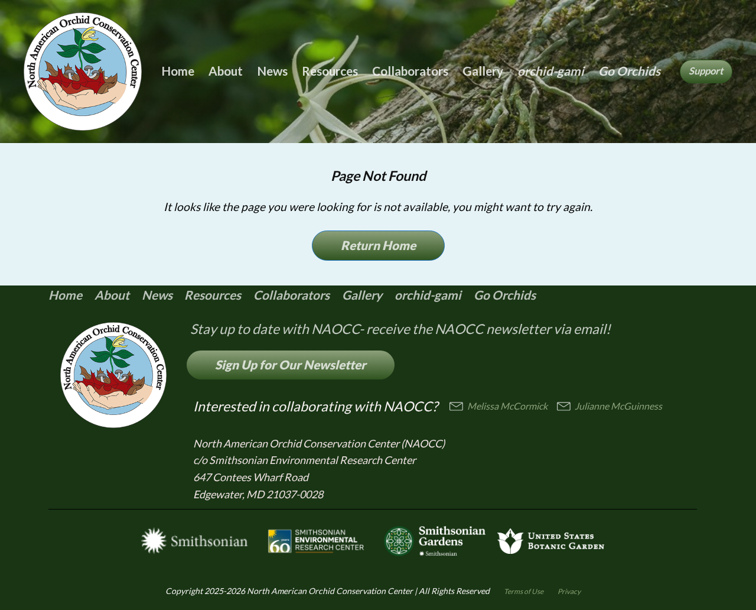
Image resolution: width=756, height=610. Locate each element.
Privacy (569, 591)
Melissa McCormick (507, 405)
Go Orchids (629, 70)
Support (706, 71)
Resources (330, 70)
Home (177, 70)
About (225, 70)
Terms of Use (523, 591)
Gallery (482, 70)
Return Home (378, 245)
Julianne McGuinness (618, 405)
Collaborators (410, 70)
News (272, 70)
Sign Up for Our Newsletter (290, 364)
